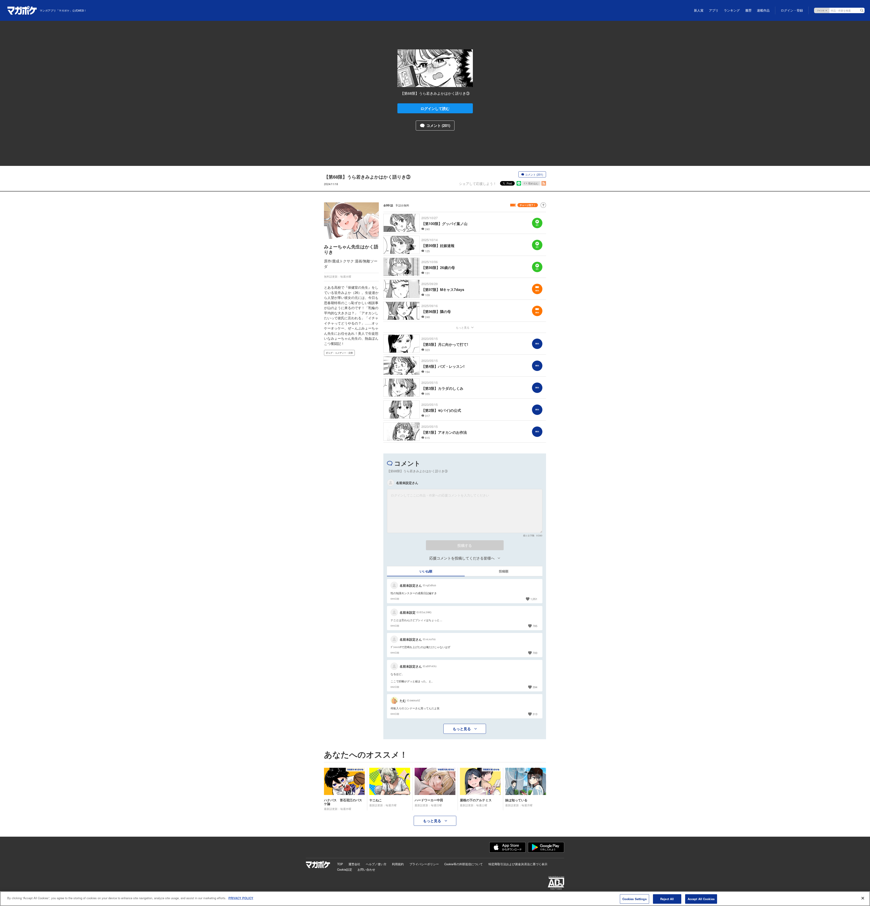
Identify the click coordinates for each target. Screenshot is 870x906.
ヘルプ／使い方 (376, 864)
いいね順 (426, 571)
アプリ (713, 10)
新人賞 (698, 10)
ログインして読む (435, 108)
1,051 (533, 599)
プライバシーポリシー (424, 864)
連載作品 (763, 10)
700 (535, 652)
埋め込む (533, 183)
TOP (340, 864)
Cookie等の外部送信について (463, 864)
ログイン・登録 (792, 10)
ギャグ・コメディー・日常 (339, 352)
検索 (862, 10)
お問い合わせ (366, 869)
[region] (435, 898)
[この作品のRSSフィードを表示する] (543, 183)
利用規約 (398, 864)
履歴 (748, 10)
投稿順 (503, 571)
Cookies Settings (634, 899)
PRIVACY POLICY (240, 898)
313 (535, 714)
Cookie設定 (344, 869)
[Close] (863, 898)
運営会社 (354, 864)
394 (535, 687)
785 (535, 625)
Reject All (667, 899)
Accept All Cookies (701, 899)
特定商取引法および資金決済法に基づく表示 (517, 864)
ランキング (732, 10)
